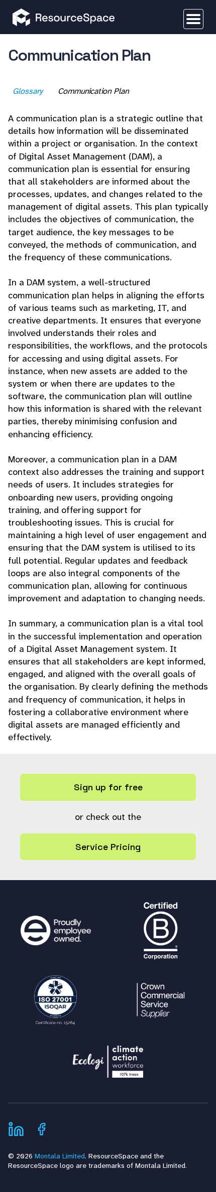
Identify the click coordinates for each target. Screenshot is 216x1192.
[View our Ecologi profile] (108, 1057)
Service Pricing (108, 847)
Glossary (28, 91)
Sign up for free (108, 787)
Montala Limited (60, 1155)
